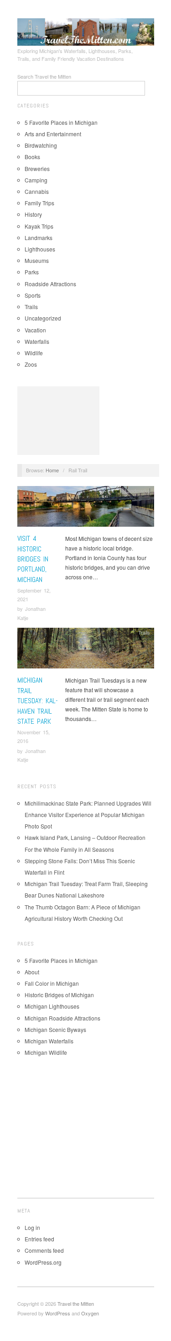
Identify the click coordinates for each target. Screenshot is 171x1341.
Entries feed (39, 1239)
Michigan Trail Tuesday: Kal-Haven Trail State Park (37, 700)
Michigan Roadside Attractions (62, 1018)
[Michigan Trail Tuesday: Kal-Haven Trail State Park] (85, 650)
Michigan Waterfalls (49, 1041)
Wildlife (34, 353)
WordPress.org (43, 1262)
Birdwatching (41, 145)
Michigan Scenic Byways (55, 1029)
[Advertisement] (58, 420)
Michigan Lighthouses (52, 1006)
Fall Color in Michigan (52, 983)
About (32, 972)
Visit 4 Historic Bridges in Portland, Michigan (32, 559)
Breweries (37, 168)
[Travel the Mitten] (85, 30)
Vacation (35, 330)
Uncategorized (43, 318)
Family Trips (39, 203)
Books (32, 156)
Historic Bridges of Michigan (59, 995)
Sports (33, 295)
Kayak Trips (39, 226)
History (33, 214)
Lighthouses (40, 249)
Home (52, 470)
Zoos (31, 364)
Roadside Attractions (50, 284)
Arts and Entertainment (53, 134)
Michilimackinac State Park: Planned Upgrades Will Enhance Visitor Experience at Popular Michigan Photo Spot (88, 814)
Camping (36, 180)
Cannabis (37, 191)
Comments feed (44, 1250)
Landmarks (38, 237)
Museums (37, 260)
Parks (32, 272)
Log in (32, 1227)
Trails (31, 306)
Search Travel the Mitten (44, 76)
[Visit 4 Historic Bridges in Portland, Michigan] (85, 509)
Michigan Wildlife (46, 1052)
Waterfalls (37, 341)
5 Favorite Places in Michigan (61, 122)
